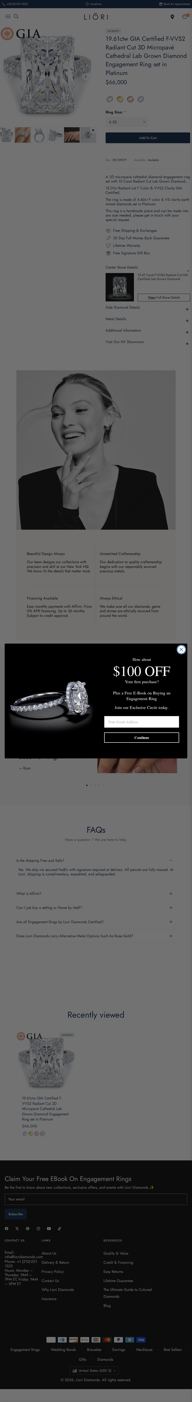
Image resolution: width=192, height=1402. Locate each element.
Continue (141, 737)
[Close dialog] (181, 649)
